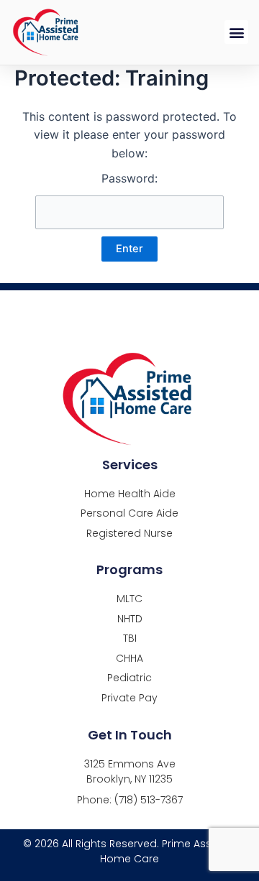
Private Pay (129, 698)
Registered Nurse (129, 533)
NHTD (129, 619)
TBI (130, 638)
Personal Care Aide (129, 513)
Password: (129, 178)
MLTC (129, 599)
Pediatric (129, 678)
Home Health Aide (130, 494)
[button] (236, 32)
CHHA (129, 658)
